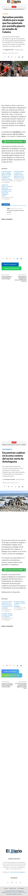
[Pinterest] (11, 57)
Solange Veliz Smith (8, 49)
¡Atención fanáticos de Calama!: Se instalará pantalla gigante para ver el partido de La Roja (19, 174)
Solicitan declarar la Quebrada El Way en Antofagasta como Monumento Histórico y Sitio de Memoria (20, 279)
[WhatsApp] (15, 57)
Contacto (6, 888)
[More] (22, 57)
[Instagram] (11, 882)
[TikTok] (16, 882)
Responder (9, 214)
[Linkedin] (19, 57)
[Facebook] (4, 57)
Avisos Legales (21, 888)
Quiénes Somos (12, 888)
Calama (5, 13)
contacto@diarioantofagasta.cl (17, 872)
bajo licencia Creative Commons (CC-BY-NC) (16, 892)
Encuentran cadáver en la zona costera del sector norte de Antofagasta (7, 277)
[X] (8, 57)
